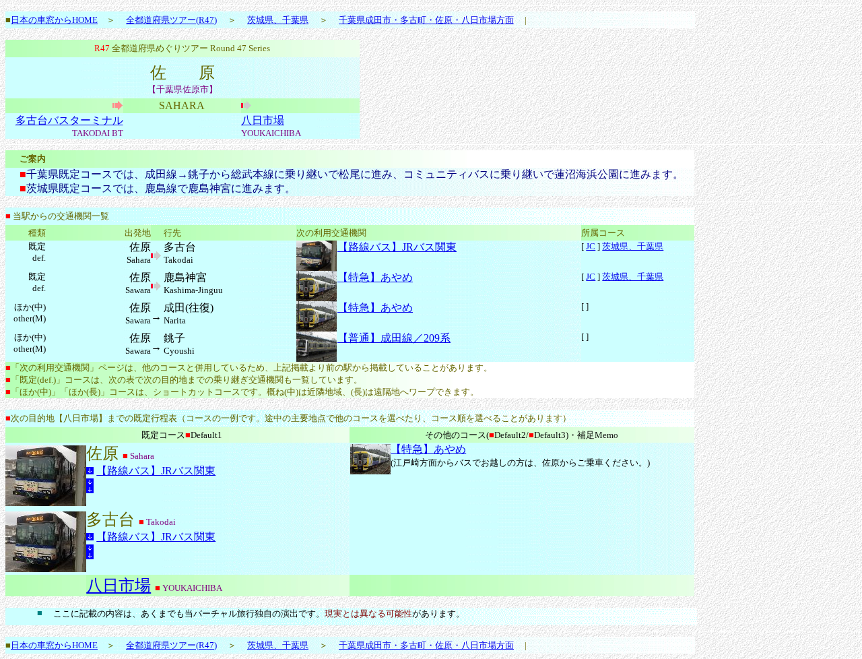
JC (590, 246)
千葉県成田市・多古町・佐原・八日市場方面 (426, 20)
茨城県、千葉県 (277, 20)
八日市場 (262, 120)
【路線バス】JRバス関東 (397, 247)
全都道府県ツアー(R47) (171, 20)
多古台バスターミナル (69, 120)
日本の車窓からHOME (54, 20)
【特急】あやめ (375, 277)
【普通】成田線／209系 (394, 338)
